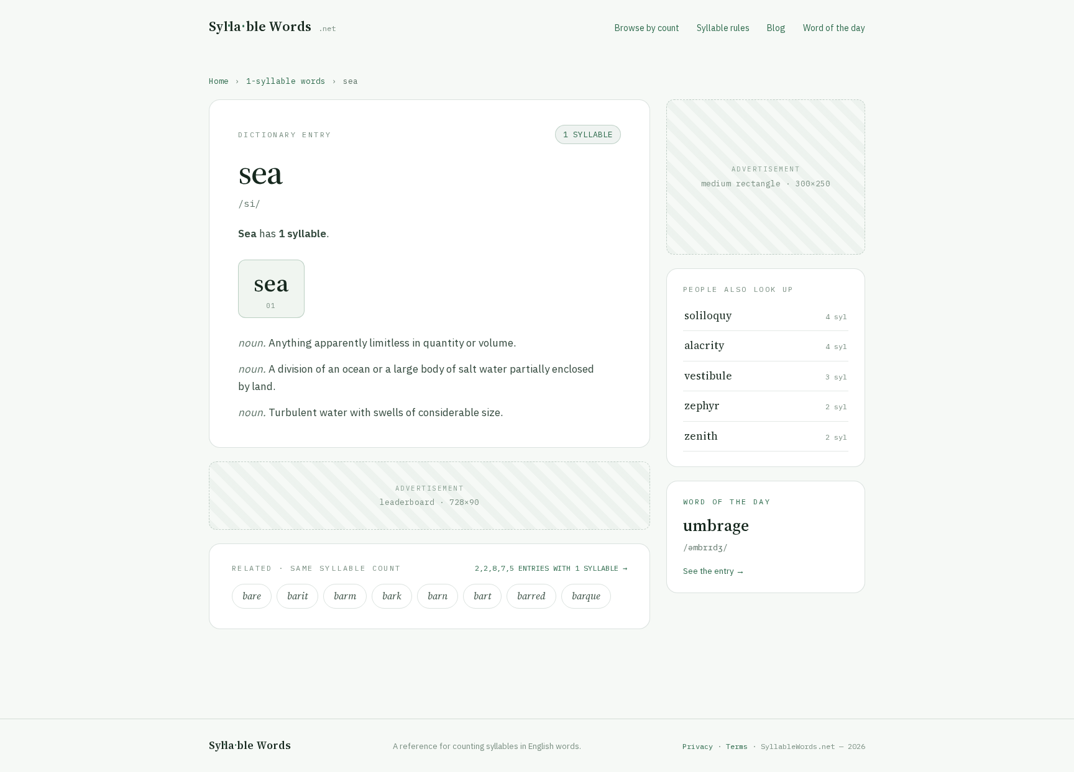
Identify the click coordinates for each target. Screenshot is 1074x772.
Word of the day (834, 28)
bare (251, 595)
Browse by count (647, 28)
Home (219, 81)
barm (345, 595)
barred (531, 595)
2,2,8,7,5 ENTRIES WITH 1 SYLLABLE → (551, 568)
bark (392, 595)
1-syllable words (286, 81)
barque (586, 595)
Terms (737, 746)
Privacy (697, 746)
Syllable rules (723, 28)
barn (438, 595)
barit (297, 595)
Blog (776, 28)
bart (482, 595)
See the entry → (714, 570)
